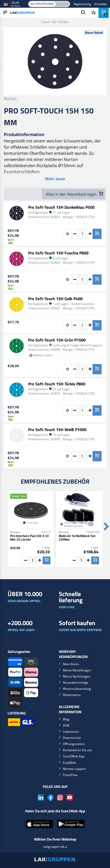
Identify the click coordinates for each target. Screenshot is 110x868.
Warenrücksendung (77, 688)
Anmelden (100, 4)
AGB (66, 725)
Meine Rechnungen (76, 676)
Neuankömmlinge (75, 682)
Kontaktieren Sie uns (77, 750)
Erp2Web (69, 762)
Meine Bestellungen (77, 670)
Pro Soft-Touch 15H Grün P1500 (57, 340)
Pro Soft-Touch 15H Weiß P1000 (57, 429)
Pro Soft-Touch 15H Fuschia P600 (58, 253)
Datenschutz (72, 738)
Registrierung (82, 4)
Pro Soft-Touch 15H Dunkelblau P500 (61, 207)
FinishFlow (70, 775)
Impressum (71, 731)
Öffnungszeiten (74, 744)
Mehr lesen (55, 179)
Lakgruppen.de (53, 846)
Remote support (74, 769)
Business (62, 3)
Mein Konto (71, 664)
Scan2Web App (73, 756)
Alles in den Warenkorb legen (72, 194)
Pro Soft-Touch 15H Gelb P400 (55, 298)
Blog (66, 719)
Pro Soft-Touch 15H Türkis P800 (56, 384)
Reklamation (72, 695)
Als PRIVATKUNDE (42, 3)
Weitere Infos (43, 355)
